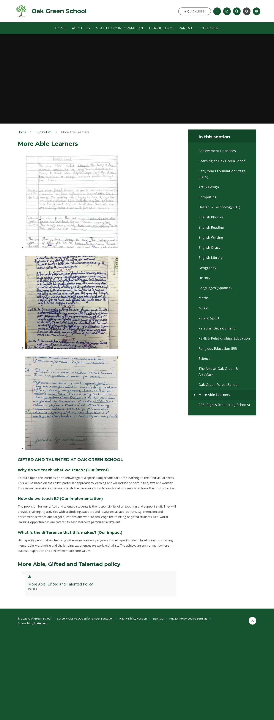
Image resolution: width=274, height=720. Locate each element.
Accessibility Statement (33, 623)
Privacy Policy (178, 618)
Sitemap (158, 618)
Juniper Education (102, 618)
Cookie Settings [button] (197, 618)
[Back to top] (252, 621)
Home (22, 132)
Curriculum (43, 132)
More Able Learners (75, 132)
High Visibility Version (133, 618)
